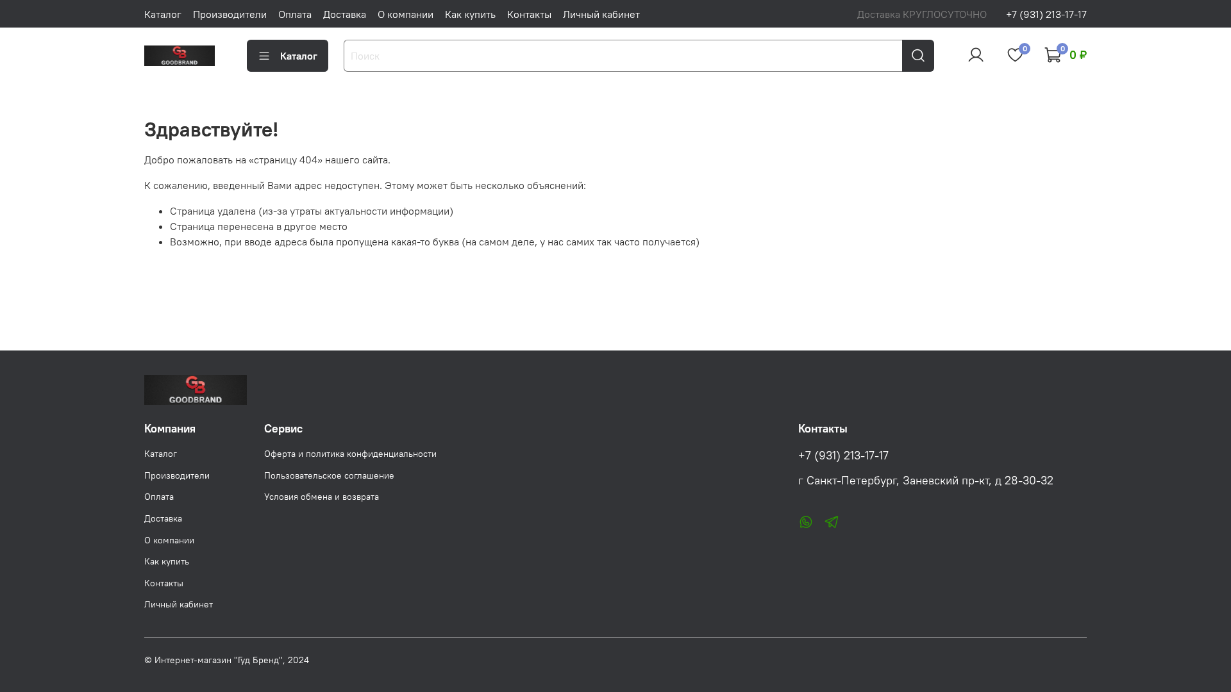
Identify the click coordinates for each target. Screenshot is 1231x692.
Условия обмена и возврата (321, 496)
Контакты (529, 14)
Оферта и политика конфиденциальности (350, 453)
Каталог (162, 14)
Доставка (344, 14)
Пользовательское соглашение (329, 475)
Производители (230, 14)
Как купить (470, 14)
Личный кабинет (601, 14)
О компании (405, 14)
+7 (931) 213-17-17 (1046, 14)
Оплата (295, 14)
